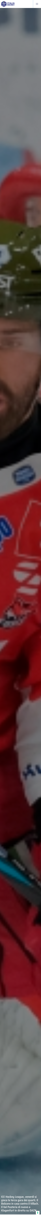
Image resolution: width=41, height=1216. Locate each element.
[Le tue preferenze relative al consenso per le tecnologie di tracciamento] (37, 1212)
